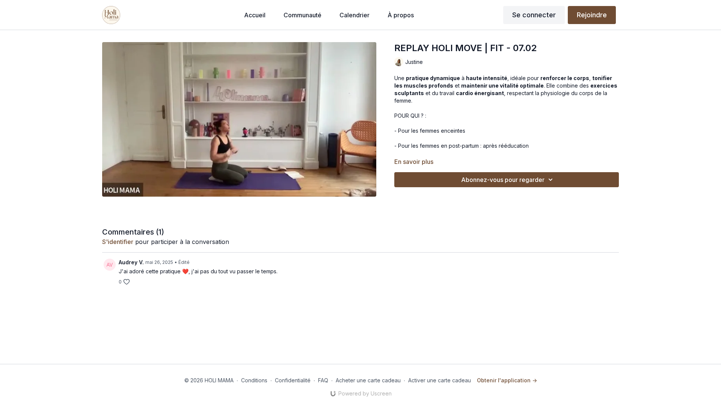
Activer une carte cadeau (439, 380)
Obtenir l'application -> (507, 380)
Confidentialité (293, 380)
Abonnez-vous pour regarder (503, 179)
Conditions (254, 380)
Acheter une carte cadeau (368, 380)
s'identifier (117, 241)
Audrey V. (131, 262)
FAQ (323, 380)
